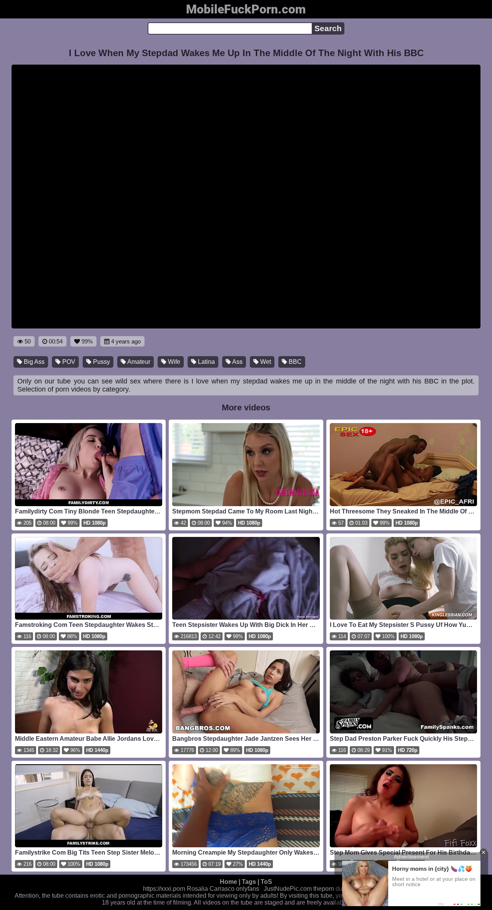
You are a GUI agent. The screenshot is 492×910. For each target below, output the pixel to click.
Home (228, 881)
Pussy (100, 361)
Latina (205, 361)
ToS (266, 881)
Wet (265, 361)
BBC (294, 361)
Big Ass (33, 361)
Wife (173, 361)
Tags (249, 881)
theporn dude (331, 888)
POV (68, 361)
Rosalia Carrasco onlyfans (223, 888)
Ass (237, 361)
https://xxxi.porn (164, 888)
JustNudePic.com (288, 888)
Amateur (138, 361)
